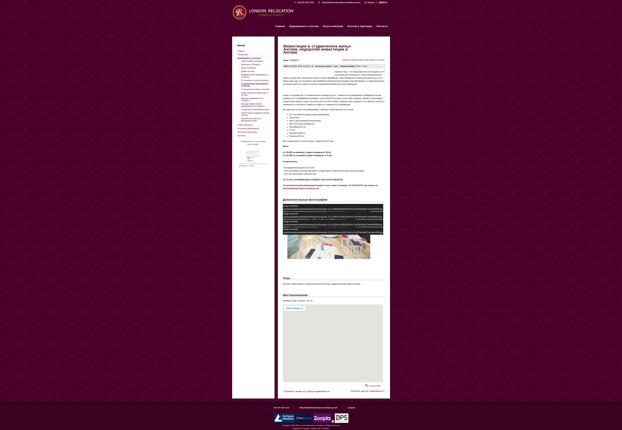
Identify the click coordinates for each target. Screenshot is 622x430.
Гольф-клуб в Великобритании (255, 109)
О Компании (242, 54)
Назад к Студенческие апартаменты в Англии (363, 60)
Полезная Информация (248, 128)
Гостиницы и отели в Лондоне (255, 80)
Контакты (382, 26)
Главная (280, 26)
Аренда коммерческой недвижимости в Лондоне (253, 105)
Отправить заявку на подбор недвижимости (306, 391)
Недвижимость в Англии (303, 27)
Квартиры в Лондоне (250, 64)
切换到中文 (383, 2)
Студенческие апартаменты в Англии (254, 85)
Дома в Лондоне (248, 68)
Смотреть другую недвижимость (367, 391)
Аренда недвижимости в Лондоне (252, 99)
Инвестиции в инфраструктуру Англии (255, 114)
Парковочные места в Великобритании (251, 119)
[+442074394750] (305, 2)
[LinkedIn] (351, 407)
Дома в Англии (247, 71)
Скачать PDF (375, 386)
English (371, 2)
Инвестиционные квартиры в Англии (254, 94)
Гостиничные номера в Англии (255, 89)
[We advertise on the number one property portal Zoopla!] (322, 422)
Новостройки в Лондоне (252, 61)
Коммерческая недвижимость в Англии (254, 76)
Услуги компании (332, 27)
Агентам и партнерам (359, 26)
